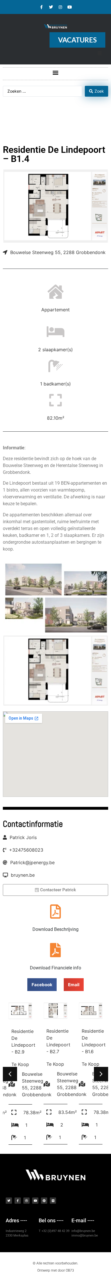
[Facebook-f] (42, 7)
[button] (55, 72)
